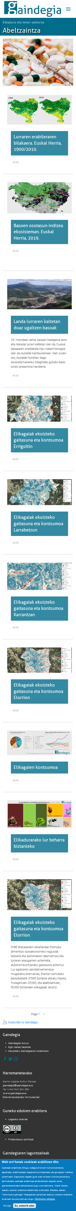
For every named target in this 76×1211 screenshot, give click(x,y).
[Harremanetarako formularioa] (21, 1096)
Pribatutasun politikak (21, 1139)
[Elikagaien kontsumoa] (39, 742)
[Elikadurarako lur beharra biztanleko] (39, 813)
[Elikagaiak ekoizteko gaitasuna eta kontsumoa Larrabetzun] (39, 492)
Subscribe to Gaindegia (22, 1022)
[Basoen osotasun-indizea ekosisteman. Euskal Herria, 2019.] (39, 197)
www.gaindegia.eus (15, 1092)
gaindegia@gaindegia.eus (18, 1085)
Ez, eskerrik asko (24, 1205)
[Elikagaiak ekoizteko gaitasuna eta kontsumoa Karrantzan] (39, 576)
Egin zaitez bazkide (19, 1046)
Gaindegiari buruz (18, 1042)
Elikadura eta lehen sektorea (23, 22)
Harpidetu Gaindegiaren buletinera (28, 1050)
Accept (7, 1205)
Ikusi (16, 162)
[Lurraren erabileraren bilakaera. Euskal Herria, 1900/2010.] (39, 109)
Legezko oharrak (18, 1119)
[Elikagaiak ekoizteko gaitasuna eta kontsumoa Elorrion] (39, 659)
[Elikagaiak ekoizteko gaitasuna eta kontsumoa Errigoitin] (39, 408)
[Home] (33, 9)
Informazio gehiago (45, 1199)
